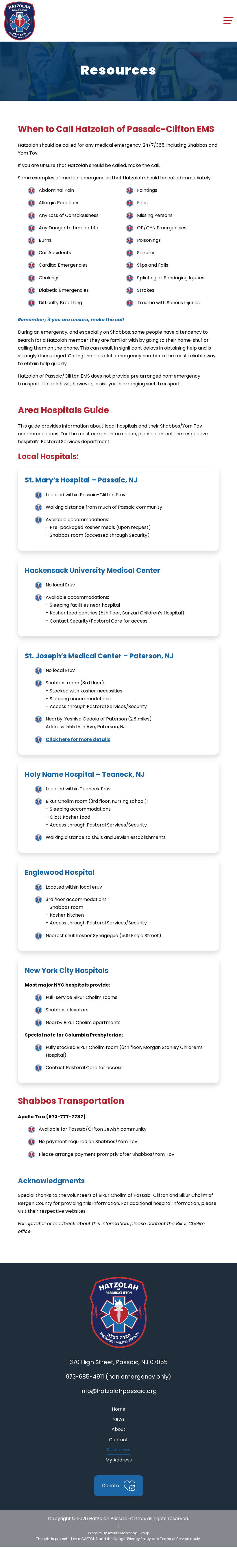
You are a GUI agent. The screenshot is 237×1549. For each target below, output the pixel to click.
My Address (118, 1460)
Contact (118, 1439)
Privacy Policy (139, 1538)
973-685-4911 (85, 1376)
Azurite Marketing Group (128, 1533)
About (118, 1429)
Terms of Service (174, 1538)
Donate (110, 1485)
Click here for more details (78, 739)
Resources (118, 1449)
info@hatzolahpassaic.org (118, 1391)
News (118, 1419)
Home (118, 1409)
